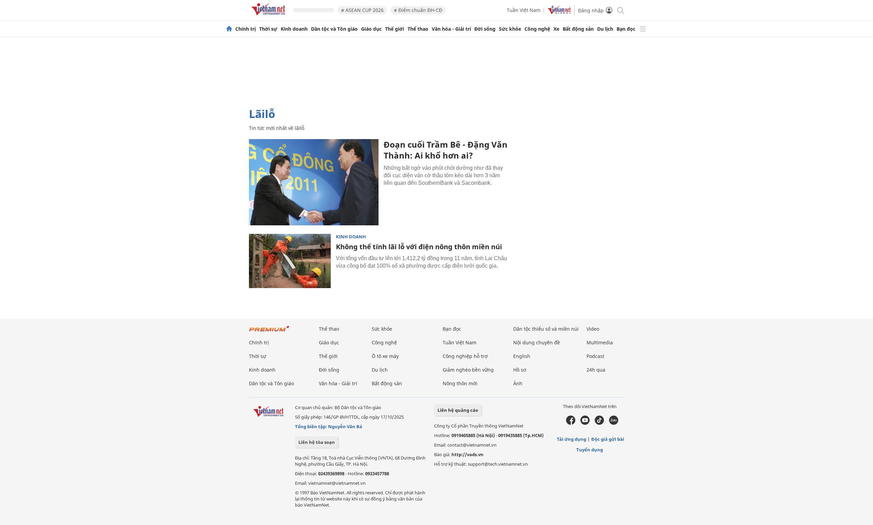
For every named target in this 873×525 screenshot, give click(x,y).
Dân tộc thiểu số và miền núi (546, 329)
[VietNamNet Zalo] (613, 423)
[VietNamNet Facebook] (570, 423)
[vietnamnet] (269, 16)
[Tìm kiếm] (620, 10)
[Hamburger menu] (643, 29)
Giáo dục (371, 29)
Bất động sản (578, 29)
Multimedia (600, 342)
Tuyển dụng (589, 450)
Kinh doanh (294, 29)
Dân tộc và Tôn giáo (334, 29)
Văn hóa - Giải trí (451, 29)
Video (593, 329)
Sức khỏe (510, 29)
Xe (556, 29)
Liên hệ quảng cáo (458, 410)
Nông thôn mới (460, 383)
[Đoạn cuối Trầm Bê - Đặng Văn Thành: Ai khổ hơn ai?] (314, 182)
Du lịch (605, 29)
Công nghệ (537, 29)
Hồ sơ (519, 369)
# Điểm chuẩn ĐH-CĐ (418, 10)
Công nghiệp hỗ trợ (465, 356)
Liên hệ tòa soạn (316, 442)
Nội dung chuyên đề (536, 342)
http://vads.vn (468, 454)
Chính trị (245, 29)
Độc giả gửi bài (607, 439)
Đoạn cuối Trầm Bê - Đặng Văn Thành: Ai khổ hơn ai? (445, 150)
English (521, 356)
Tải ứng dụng (571, 439)
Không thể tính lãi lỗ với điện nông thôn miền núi (419, 246)
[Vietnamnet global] (559, 12)
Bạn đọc (626, 29)
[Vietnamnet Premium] (269, 332)
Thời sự (268, 29)
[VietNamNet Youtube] (585, 423)
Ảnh (517, 383)
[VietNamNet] (229, 29)
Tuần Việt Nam (524, 10)
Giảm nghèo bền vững (468, 369)
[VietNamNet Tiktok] (599, 423)
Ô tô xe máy (385, 356)
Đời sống (484, 29)
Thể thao (418, 29)
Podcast (595, 356)
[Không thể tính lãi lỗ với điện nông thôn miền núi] (290, 261)
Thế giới (394, 29)
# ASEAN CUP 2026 (362, 10)
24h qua (596, 369)
